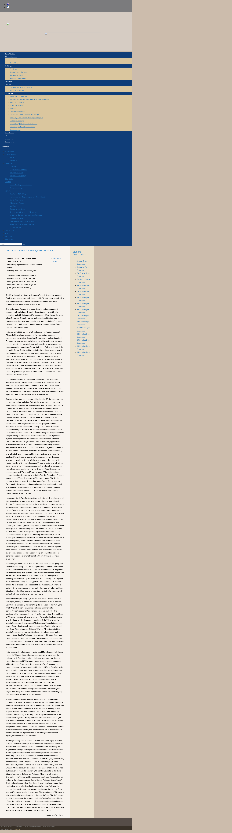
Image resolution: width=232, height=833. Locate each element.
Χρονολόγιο (14, 160)
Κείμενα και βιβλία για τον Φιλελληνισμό (24, 212)
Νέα (6, 233)
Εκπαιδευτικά (9, 230)
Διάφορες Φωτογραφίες (18, 176)
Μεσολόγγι (8, 236)
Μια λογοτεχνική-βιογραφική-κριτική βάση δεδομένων (28, 197)
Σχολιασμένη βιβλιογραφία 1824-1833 (23, 221)
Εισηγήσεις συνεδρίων (17, 209)
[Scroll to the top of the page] (0, 831)
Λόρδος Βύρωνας (11, 154)
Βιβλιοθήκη (9, 191)
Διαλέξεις (13, 206)
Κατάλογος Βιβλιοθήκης (18, 194)
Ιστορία (12, 157)
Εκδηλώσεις (9, 179)
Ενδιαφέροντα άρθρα (17, 218)
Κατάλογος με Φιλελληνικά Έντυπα (22, 224)
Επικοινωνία (9, 239)
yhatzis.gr (18, 829)
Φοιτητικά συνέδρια (16, 188)
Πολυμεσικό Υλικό (16, 173)
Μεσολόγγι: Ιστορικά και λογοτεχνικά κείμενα (26, 215)
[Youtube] (128, 16)
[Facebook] (121, 16)
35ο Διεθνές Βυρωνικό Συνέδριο (21, 185)
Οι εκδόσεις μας (15, 227)
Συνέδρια (8, 182)
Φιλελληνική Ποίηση (17, 203)
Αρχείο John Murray (17, 200)
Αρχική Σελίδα (10, 151)
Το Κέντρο (8, 163)
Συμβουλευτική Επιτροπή (18, 170)
